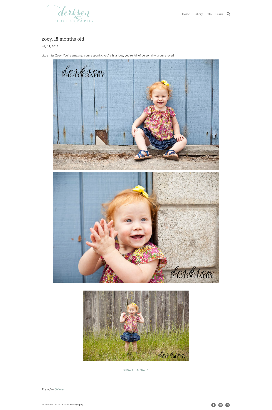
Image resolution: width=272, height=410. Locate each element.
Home (186, 14)
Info (209, 14)
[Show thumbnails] (136, 370)
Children (59, 389)
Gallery (198, 14)
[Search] (227, 14)
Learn (219, 14)
